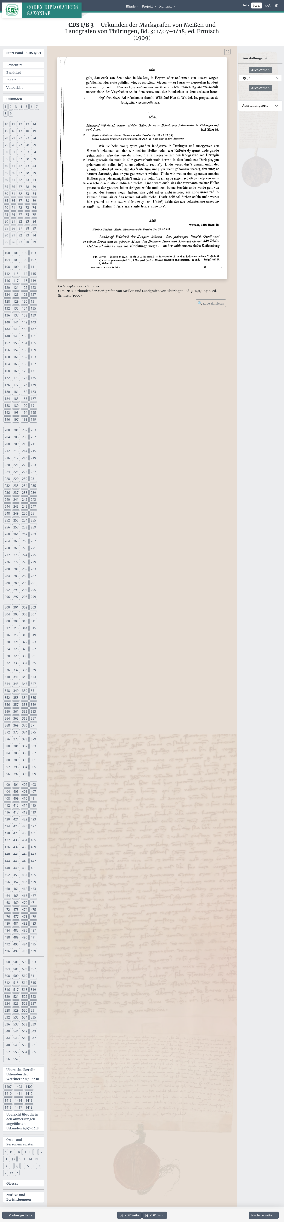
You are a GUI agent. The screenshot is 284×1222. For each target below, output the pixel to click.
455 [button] (33, 875)
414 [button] (24, 805)
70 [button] (6, 207)
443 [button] (33, 854)
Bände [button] (131, 6)
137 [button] (16, 315)
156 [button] (7, 350)
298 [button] (24, 597)
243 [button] (33, 499)
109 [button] (16, 267)
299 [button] (33, 597)
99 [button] (34, 242)
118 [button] (24, 280)
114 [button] (24, 274)
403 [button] (33, 784)
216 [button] (7, 458)
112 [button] (7, 274)
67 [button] (20, 200)
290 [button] (24, 583)
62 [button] (20, 194)
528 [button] (7, 1010)
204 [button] (7, 437)
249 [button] (16, 513)
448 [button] (7, 868)
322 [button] (24, 642)
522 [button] (24, 996)
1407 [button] (8, 1086)
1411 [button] (18, 1093)
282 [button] (24, 569)
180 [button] (7, 392)
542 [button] (24, 1031)
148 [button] (7, 336)
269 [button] (16, 548)
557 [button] (16, 1059)
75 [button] (6, 214)
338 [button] (24, 670)
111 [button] (33, 267)
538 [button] (24, 1024)
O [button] (6, 1166)
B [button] (11, 1152)
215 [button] (33, 451)
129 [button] (16, 301)
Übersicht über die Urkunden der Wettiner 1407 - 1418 (22, 1074)
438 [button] (24, 847)
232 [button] (7, 486)
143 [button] (33, 322)
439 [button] (33, 847)
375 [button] (33, 732)
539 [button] (33, 1024)
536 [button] (7, 1024)
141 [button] (16, 322)
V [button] (6, 1173)
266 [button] (24, 541)
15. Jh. (247, 78)
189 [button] (16, 405)
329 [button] (16, 656)
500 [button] (7, 962)
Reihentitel (15, 65)
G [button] (41, 1152)
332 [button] (7, 663)
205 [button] (16, 437)
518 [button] (24, 989)
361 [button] (16, 711)
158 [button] (24, 350)
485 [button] (16, 930)
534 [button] (24, 1017)
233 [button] (16, 486)
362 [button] (24, 711)
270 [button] (24, 548)
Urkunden (14, 99)
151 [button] (33, 336)
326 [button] (24, 649)
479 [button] (33, 916)
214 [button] (24, 451)
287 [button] (33, 576)
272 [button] (7, 555)
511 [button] (33, 976)
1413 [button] (8, 1100)
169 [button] (16, 371)
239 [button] (33, 492)
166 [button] (24, 364)
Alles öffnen (260, 70)
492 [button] (7, 944)
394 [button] (24, 767)
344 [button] (7, 684)
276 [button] (7, 562)
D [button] (25, 1152)
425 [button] (16, 826)
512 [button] (7, 983)
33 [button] (27, 152)
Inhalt (11, 80)
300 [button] (7, 607)
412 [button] (7, 805)
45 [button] (6, 173)
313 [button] (16, 628)
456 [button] (7, 882)
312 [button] (7, 628)
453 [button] (16, 875)
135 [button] (33, 308)
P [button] (11, 1166)
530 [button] (24, 1010)
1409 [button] (29, 1086)
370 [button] (24, 725)
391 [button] (33, 760)
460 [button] (7, 889)
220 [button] (7, 465)
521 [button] (16, 996)
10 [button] (6, 124)
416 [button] (7, 812)
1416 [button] (8, 1107)
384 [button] (7, 753)
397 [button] (16, 774)
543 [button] (33, 1031)
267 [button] (33, 541)
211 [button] (33, 444)
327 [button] (33, 649)
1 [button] (5, 107)
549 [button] (16, 1045)
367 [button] (33, 718)
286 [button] (24, 576)
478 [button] (24, 916)
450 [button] (24, 868)
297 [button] (16, 597)
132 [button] (7, 308)
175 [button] (33, 378)
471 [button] (33, 902)
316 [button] (7, 635)
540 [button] (7, 1031)
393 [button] (16, 767)
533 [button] (16, 1017)
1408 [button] (18, 1086)
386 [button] (24, 753)
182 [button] (24, 392)
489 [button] (16, 937)
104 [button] (7, 260)
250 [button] (24, 513)
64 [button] (34, 194)
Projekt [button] (148, 6)
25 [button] (6, 145)
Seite (131, 1215)
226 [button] (24, 472)
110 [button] (24, 267)
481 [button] (16, 923)
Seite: (246, 5)
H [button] (6, 1159)
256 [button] (7, 527)
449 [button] (16, 868)
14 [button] (34, 124)
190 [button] (24, 405)
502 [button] (24, 962)
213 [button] (16, 451)
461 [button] (16, 889)
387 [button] (33, 753)
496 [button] (7, 951)
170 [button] (24, 371)
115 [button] (33, 274)
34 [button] (34, 152)
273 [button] (16, 555)
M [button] (30, 1159)
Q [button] (17, 1166)
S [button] (28, 1166)
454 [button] (24, 875)
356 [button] (7, 704)
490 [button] (24, 937)
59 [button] (34, 187)
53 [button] (27, 180)
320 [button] (7, 642)
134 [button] (24, 308)
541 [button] (16, 1031)
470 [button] (24, 902)
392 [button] (7, 767)
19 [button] (34, 131)
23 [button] (27, 138)
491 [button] (33, 937)
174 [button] (24, 378)
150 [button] (24, 336)
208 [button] (7, 444)
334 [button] (24, 663)
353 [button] (16, 697)
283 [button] (33, 569)
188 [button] (7, 405)
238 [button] (24, 492)
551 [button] (33, 1045)
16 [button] (13, 131)
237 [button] (16, 492)
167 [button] (33, 364)
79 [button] (34, 214)
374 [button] (24, 732)
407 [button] (33, 791)
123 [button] (33, 287)
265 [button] (16, 541)
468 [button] (7, 902)
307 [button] (33, 614)
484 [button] (7, 930)
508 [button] (7, 976)
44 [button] (34, 166)
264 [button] (7, 541)
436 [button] (7, 847)
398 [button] (24, 774)
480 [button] (7, 923)
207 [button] (33, 437)
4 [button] (21, 107)
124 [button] (7, 294)
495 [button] (33, 944)
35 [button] (6, 159)
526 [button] (24, 1003)
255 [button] (33, 520)
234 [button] (24, 486)
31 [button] (13, 152)
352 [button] (7, 697)
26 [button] (13, 145)
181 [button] (16, 392)
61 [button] (13, 194)
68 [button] (27, 200)
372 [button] (7, 732)
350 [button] (24, 691)
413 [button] (16, 805)
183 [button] (33, 392)
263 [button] (33, 534)
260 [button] (7, 534)
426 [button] (24, 826)
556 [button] (7, 1059)
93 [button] (27, 235)
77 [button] (20, 214)
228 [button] (7, 479)
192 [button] (7, 412)
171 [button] (33, 371)
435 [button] (33, 840)
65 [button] (6, 200)
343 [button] (33, 677)
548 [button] (7, 1045)
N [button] (36, 1159)
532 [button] (7, 1017)
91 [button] (13, 235)
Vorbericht (14, 87)
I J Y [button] (12, 1159)
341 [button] (16, 677)
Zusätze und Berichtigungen (18, 1197)
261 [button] (16, 534)
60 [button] (6, 194)
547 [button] (33, 1038)
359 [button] (33, 704)
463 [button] (33, 889)
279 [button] (33, 562)
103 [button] (33, 253)
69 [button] (34, 200)
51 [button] (13, 180)
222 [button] (24, 465)
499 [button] (33, 951)
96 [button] (13, 242)
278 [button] (24, 562)
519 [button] (33, 989)
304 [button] (7, 614)
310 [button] (24, 621)
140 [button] (7, 322)
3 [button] (16, 107)
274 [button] (24, 555)
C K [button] (17, 1152)
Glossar (12, 1183)
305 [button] (16, 614)
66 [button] (13, 200)
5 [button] (26, 107)
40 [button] (6, 166)
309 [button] (16, 621)
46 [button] (13, 173)
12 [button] (20, 124)
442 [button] (24, 854)
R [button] (23, 1166)
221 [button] (16, 465)
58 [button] (27, 187)
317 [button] (16, 635)
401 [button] (16, 784)
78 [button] (27, 214)
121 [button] (16, 287)
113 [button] (16, 274)
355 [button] (33, 697)
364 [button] (7, 718)
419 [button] (33, 812)
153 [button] (16, 343)
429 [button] (16, 833)
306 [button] (24, 614)
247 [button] (33, 506)
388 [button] (7, 760)
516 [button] (7, 989)
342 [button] (24, 677)
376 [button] (7, 739)
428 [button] (7, 833)
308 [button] (7, 621)
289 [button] (16, 583)
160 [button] (7, 357)
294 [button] (24, 590)
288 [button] (7, 583)
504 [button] (7, 969)
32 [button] (20, 152)
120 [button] (7, 287)
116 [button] (7, 280)
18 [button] (27, 131)
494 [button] (24, 944)
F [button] (35, 1152)
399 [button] (33, 774)
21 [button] (13, 138)
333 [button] (16, 663)
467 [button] (33, 896)
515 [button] (33, 983)
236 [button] (7, 492)
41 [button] (13, 166)
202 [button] (24, 430)
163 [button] (33, 357)
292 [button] (7, 590)
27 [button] (20, 145)
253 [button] (16, 520)
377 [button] (16, 739)
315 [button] (33, 628)
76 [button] (13, 214)
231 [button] (33, 479)
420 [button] (7, 819)
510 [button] (24, 976)
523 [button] (33, 996)
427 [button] (33, 826)
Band (157, 1215)
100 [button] (7, 253)
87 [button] (20, 228)
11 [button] (13, 124)
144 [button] (7, 329)
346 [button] (24, 684)
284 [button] (7, 576)
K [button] (20, 1159)
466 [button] (24, 896)
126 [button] (24, 294)
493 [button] (16, 944)
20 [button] (6, 138)
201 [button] (16, 430)
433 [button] (16, 840)
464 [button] (7, 896)
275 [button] (33, 555)
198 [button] (24, 419)
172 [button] (7, 378)
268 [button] (7, 548)
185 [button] (16, 399)
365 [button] (16, 718)
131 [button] (33, 301)
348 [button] (7, 691)
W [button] (11, 1173)
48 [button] (27, 173)
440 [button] (7, 854)
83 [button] (27, 221)
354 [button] (24, 697)
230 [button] (24, 479)
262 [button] (24, 534)
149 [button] (16, 336)
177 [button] (16, 385)
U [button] (38, 1166)
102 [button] (24, 253)
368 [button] (7, 725)
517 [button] (16, 989)
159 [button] (33, 350)
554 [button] (24, 1052)
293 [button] (16, 590)
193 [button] (16, 412)
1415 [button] (29, 1100)
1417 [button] (18, 1107)
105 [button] (16, 260)
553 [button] (16, 1052)
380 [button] (7, 746)
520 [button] (7, 996)
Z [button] (17, 1173)
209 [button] (16, 444)
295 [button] (33, 590)
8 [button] (5, 113)
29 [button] (34, 145)
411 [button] (33, 798)
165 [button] (16, 364)
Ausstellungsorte (255, 105)
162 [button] (24, 357)
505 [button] (16, 969)
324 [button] (7, 649)
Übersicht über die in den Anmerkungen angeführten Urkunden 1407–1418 (22, 1121)
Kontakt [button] (166, 6)
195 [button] (33, 412)
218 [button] (24, 458)
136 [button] (7, 315)
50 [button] (6, 180)
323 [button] (33, 642)
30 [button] (6, 152)
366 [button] (24, 718)
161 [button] (16, 357)
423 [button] (33, 819)
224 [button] (7, 472)
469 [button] (16, 902)
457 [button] (16, 882)
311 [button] (33, 621)
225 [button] (16, 472)
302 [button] (24, 607)
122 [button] (24, 287)
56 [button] (13, 187)
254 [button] (24, 520)
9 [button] (11, 113)
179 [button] (33, 385)
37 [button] (20, 159)
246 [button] (24, 506)
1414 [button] (18, 1100)
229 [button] (16, 479)
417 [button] (16, 812)
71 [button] (13, 207)
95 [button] (6, 242)
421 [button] (16, 819)
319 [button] (33, 635)
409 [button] (16, 798)
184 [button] (7, 399)
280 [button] (7, 569)
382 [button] (24, 746)
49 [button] (34, 173)
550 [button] (24, 1045)
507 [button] (33, 969)
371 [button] (33, 725)
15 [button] (6, 131)
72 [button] (20, 207)
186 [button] (24, 399)
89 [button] (34, 228)
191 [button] (33, 405)
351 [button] (33, 691)
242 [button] (24, 499)
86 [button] (13, 228)
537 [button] (16, 1024)
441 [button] (16, 854)
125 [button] (16, 294)
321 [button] (16, 642)
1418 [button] (29, 1107)
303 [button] (33, 607)
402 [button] (24, 784)
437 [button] (16, 847)
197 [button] (16, 419)
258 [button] (24, 527)
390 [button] (24, 760)
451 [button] (33, 868)
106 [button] (24, 260)
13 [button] (27, 124)
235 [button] (33, 486)
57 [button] (20, 187)
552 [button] (7, 1052)
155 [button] (33, 343)
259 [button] (33, 527)
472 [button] (7, 909)
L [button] (25, 1159)
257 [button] (16, 527)
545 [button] (16, 1038)
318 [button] (24, 635)
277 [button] (16, 562)
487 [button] (33, 930)
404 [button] (7, 791)
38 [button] (27, 159)
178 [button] (24, 385)
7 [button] (37, 107)
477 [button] (16, 916)
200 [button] (7, 430)
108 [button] (7, 267)
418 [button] (24, 812)
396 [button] (7, 774)
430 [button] (24, 833)
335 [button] (33, 663)
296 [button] (7, 597)
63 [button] (27, 194)
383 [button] (33, 746)
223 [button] (33, 465)
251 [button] (33, 513)
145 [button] (16, 329)
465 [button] (16, 896)
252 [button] (7, 520)
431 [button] (33, 833)
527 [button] (33, 1003)
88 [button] (27, 228)
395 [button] (33, 767)
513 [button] (16, 983)
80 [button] (6, 221)
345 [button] (16, 684)
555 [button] (33, 1052)
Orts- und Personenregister (20, 1142)
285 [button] (16, 576)
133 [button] (16, 308)
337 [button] (16, 670)
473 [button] (16, 909)
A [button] (6, 1152)
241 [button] (16, 499)
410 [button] (24, 798)
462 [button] (24, 889)
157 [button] (16, 350)
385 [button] (16, 753)
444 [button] (7, 861)
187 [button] (33, 399)
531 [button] (33, 1010)
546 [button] (24, 1038)
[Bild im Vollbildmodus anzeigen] (227, 52)
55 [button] (6, 187)
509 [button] (16, 976)
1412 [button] (29, 1093)
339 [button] (33, 670)
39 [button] (34, 159)
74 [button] (34, 207)
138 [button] (24, 315)
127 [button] (33, 294)
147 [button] (33, 329)
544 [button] (7, 1038)
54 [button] (34, 180)
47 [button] (20, 173)
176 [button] (7, 385)
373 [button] (16, 732)
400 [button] (7, 784)
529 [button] (16, 1010)
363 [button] (33, 711)
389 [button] (16, 760)
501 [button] (16, 962)
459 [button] (33, 882)
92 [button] (20, 235)
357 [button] (16, 704)
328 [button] (7, 656)
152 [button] (7, 343)
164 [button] (7, 364)
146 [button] (24, 329)
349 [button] (16, 691)
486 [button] (24, 930)
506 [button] (24, 969)
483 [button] (33, 923)
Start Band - (23, 53)
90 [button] (6, 235)
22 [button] (20, 138)
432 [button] (7, 840)
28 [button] (27, 145)
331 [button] (33, 656)
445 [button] (16, 861)
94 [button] (34, 235)
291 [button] (33, 583)
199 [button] (33, 419)
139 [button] (33, 315)
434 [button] (24, 840)
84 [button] (34, 221)
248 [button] (7, 513)
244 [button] (7, 506)
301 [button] (16, 607)
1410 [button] (8, 1093)
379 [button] (33, 739)
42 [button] (20, 166)
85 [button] (6, 228)
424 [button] (7, 826)
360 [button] (7, 711)
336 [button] (7, 670)
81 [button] (13, 221)
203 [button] (33, 430)
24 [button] (34, 138)
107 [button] (33, 260)
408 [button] (7, 798)
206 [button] (24, 437)
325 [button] (16, 649)
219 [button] (33, 458)
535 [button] (33, 1017)
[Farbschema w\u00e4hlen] (277, 6)
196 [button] (7, 419)
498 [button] (24, 951)
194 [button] (24, 412)
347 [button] (33, 684)
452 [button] (7, 875)
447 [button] (33, 861)
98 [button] (27, 242)
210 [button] (24, 444)
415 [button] (33, 805)
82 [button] (20, 221)
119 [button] (33, 280)
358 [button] (24, 704)
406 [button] (24, 791)
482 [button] (24, 923)
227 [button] (33, 472)
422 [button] (24, 819)
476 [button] (7, 916)
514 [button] (24, 983)
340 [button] (7, 677)
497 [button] (16, 951)
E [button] (30, 1152)
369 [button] (16, 725)
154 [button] (24, 343)
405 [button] (16, 791)
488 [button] (7, 937)
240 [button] (7, 499)
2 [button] (11, 107)
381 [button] (16, 746)
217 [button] (16, 458)
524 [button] (7, 1003)
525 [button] (16, 1003)
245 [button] (16, 506)
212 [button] (7, 451)
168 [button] (7, 371)
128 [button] (7, 301)
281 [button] (16, 569)
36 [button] (13, 159)
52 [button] (20, 180)
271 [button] (33, 548)
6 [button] (31, 107)
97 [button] (20, 242)
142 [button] (24, 322)
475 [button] (33, 909)
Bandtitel (13, 72)
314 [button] (24, 628)
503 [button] (33, 962)
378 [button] (24, 739)
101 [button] (16, 253)
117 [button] (16, 280)
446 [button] (24, 861)
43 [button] (27, 166)
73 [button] (27, 207)
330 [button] (24, 656)
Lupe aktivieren (211, 303)
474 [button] (24, 909)
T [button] (33, 1166)
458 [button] (24, 882)
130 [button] (24, 301)
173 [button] (16, 378)
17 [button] (20, 131)
